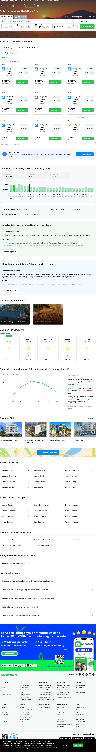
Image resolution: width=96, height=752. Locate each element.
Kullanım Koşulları (81, 724)
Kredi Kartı (4, 719)
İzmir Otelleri (23, 692)
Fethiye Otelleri (24, 697)
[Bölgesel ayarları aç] (19, 6)
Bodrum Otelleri (24, 690)
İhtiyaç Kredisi (5, 707)
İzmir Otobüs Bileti (44, 690)
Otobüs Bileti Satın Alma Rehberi (48, 699)
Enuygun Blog (80, 707)
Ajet (3, 692)
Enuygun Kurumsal (44, 704)
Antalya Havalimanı (81, 690)
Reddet (31, 747)
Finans (4, 704)
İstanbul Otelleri (24, 685)
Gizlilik (78, 726)
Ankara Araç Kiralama (63, 687)
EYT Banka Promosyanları (9, 710)
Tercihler (65, 745)
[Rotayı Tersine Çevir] (19, 26)
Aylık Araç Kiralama (62, 694)
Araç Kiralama (61, 682)
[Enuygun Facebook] (80, 674)
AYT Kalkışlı (4, 58)
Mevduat (4, 722)
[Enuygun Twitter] (87, 674)
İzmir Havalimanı (80, 692)
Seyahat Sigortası (25, 712)
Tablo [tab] (17, 375)
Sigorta (22, 704)
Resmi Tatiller (80, 717)
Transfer (79, 682)
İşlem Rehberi (80, 714)
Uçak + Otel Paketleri (26, 699)
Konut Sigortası (24, 719)
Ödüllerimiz (60, 722)
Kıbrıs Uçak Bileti (6, 694)
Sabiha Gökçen (80, 685)
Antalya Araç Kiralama (63, 692)
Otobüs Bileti (43, 682)
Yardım (78, 712)
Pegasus (4, 687)
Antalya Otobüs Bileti (45, 697)
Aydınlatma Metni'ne (9, 747)
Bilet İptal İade (80, 719)
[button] (11, 188)
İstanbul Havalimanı (81, 687)
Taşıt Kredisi (5, 714)
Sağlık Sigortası (24, 714)
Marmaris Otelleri (25, 694)
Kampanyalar (80, 710)
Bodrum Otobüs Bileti (45, 692)
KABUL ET (78, 745)
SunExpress (5, 690)
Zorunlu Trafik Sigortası (26, 710)
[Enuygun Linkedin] (90, 674)
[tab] (6, 17)
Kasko (22, 707)
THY (3, 685)
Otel (21, 682)
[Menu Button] (29, 6)
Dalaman (17, 41)
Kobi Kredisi (5, 717)
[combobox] (10, 27)
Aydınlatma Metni (81, 722)
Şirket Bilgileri (61, 712)
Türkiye (12, 41)
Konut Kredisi (5, 712)
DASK (21, 722)
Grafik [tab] (7, 375)
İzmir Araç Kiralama (62, 690)
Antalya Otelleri (24, 687)
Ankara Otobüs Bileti (44, 687)
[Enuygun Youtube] (93, 674)
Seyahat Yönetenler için (45, 710)
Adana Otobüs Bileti (44, 694)
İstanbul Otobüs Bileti (45, 685)
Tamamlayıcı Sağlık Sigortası (28, 717)
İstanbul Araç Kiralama (63, 685)
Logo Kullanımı (61, 719)
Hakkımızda (60, 707)
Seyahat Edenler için (44, 707)
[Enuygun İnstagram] (83, 674)
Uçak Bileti (5, 41)
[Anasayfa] (0, 41)
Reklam (59, 714)
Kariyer (59, 717)
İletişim (59, 710)
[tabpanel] (48, 25)
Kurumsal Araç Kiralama (64, 697)
